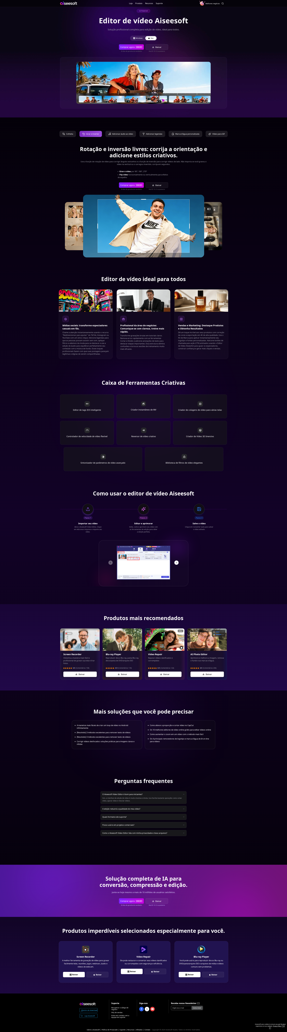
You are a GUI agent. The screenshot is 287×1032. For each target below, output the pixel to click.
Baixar (158, 47)
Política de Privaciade (110, 1026)
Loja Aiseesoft (90, 1012)
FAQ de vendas (117, 1009)
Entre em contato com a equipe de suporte (120, 1013)
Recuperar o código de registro (119, 1005)
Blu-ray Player (113, 650)
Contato (147, 1026)
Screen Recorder (72, 650)
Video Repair (155, 650)
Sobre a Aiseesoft (93, 1026)
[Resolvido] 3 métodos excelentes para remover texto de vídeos (103, 729)
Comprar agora (131, 47)
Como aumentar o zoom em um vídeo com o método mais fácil (176, 730)
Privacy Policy (277, 1026)
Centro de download (89, 1007)
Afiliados (139, 1026)
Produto (138, 3)
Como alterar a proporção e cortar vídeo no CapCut (172, 722)
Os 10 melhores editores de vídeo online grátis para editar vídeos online (180, 726)
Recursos (149, 3)
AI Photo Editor (198, 650)
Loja (131, 3)
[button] (110, 559)
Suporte (159, 3)
